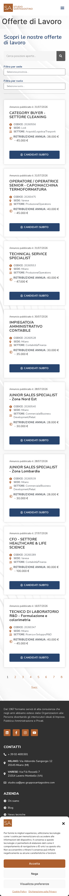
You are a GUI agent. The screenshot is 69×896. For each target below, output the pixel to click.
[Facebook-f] (16, 732)
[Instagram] (25, 732)
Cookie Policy (19, 891)
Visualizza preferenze (34, 884)
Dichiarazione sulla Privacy (43, 891)
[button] (63, 823)
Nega (34, 873)
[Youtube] (34, 732)
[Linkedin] (7, 732)
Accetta (34, 863)
